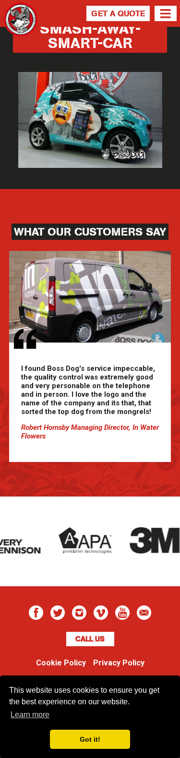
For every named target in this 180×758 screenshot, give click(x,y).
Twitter (57, 612)
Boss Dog (20, 31)
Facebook (36, 612)
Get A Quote (118, 13)
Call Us (90, 639)
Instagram (79, 612)
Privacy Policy (118, 662)
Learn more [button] (30, 715)
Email (144, 612)
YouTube (122, 612)
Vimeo (101, 612)
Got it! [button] (90, 739)
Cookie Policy (61, 662)
